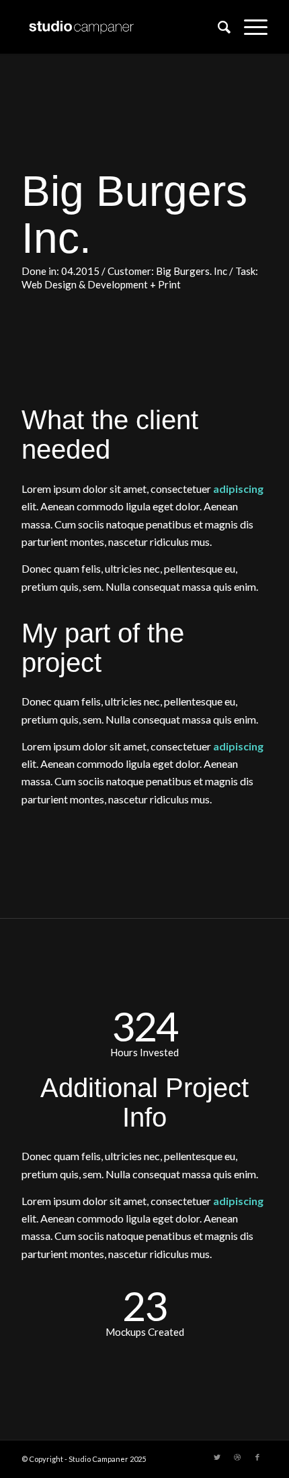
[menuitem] (217, 27)
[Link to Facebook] (257, 1457)
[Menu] (249, 27)
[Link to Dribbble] (237, 1457)
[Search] (217, 27)
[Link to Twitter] (217, 1457)
